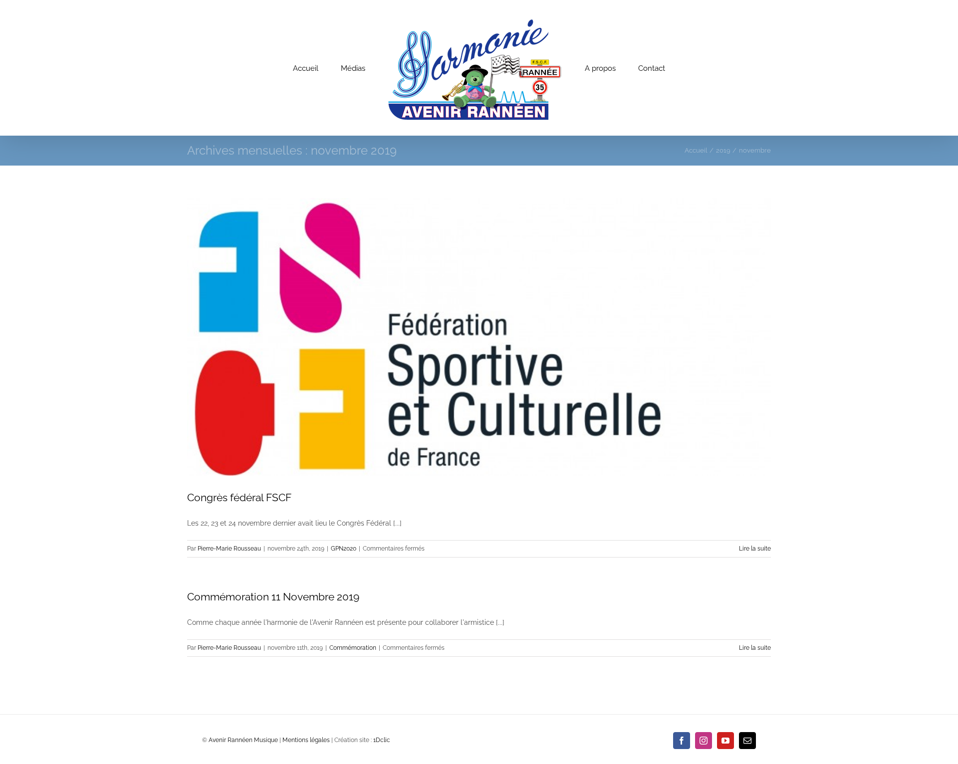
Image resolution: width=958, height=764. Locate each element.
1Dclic (381, 740)
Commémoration (352, 647)
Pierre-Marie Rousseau (229, 548)
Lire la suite (755, 548)
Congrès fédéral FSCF (239, 497)
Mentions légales (306, 740)
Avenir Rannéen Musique (243, 740)
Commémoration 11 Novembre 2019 (273, 596)
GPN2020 (343, 548)
